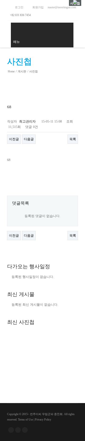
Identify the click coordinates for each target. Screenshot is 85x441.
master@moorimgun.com (61, 7)
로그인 (18, 7)
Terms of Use (25, 419)
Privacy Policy (43, 419)
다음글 (29, 139)
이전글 (14, 139)
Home (11, 71)
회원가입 (38, 7)
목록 (72, 139)
